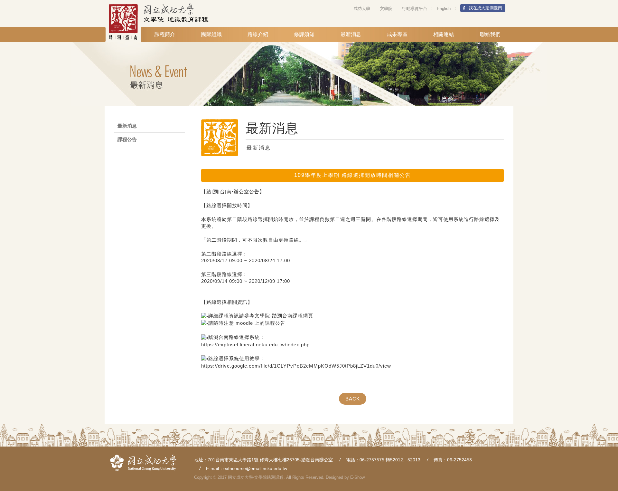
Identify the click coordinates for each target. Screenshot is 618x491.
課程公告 (127, 139)
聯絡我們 (490, 34)
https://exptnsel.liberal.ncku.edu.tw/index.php (255, 344)
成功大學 (361, 8)
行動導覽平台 (414, 8)
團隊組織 (211, 34)
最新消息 (351, 34)
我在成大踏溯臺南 (485, 7)
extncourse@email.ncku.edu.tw (255, 468)
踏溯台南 (127, 22)
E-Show (357, 477)
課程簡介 (164, 34)
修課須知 (304, 34)
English (444, 8)
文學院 (386, 8)
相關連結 (443, 34)
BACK (352, 398)
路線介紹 (258, 34)
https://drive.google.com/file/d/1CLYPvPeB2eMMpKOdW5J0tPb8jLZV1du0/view (296, 366)
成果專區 (397, 34)
